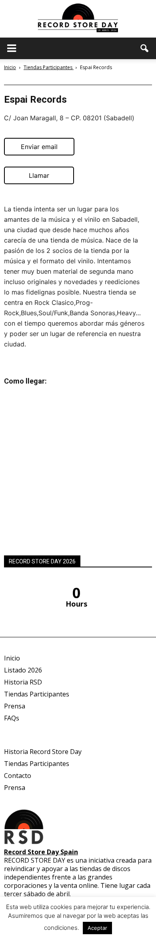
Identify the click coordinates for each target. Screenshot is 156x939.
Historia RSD (23, 682)
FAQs (11, 718)
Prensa (14, 706)
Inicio (10, 67)
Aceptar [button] (97, 928)
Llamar (39, 175)
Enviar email (39, 147)
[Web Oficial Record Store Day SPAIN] (78, 19)
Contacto (17, 775)
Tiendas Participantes (36, 694)
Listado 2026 (23, 670)
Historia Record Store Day (43, 751)
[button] (145, 48)
